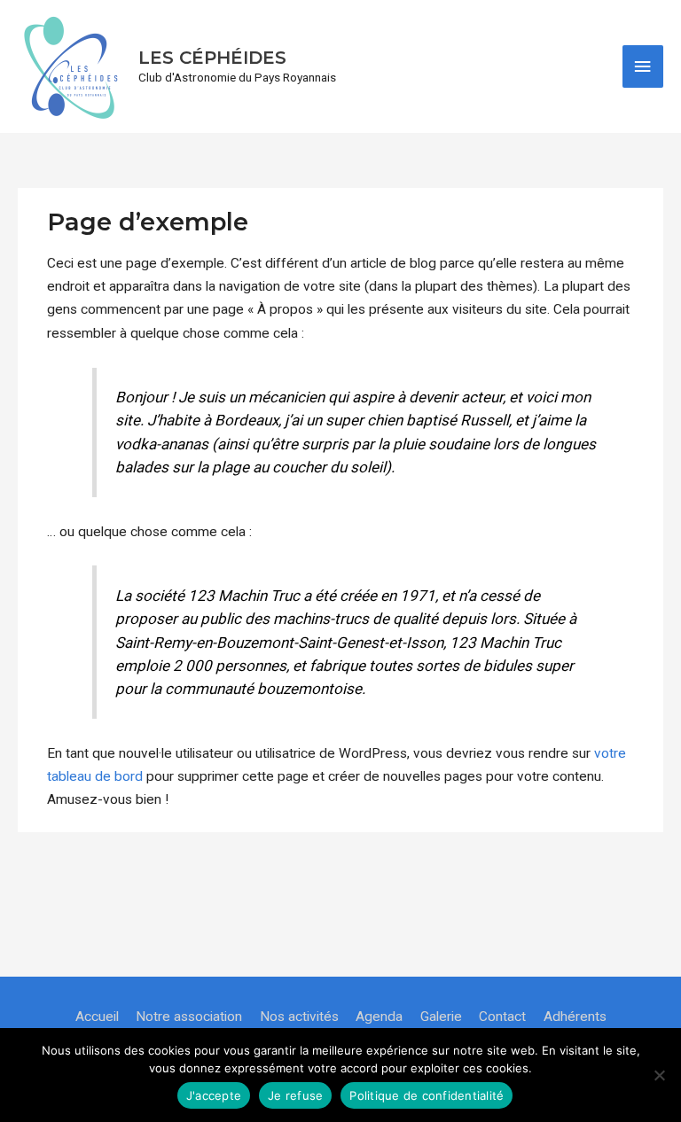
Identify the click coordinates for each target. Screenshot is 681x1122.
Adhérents (575, 1017)
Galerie (441, 1017)
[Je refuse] (659, 1075)
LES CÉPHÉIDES (212, 57)
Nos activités (299, 1017)
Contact (502, 1017)
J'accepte (213, 1095)
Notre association (189, 1017)
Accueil (97, 1017)
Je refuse (295, 1095)
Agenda (379, 1017)
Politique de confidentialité (426, 1095)
